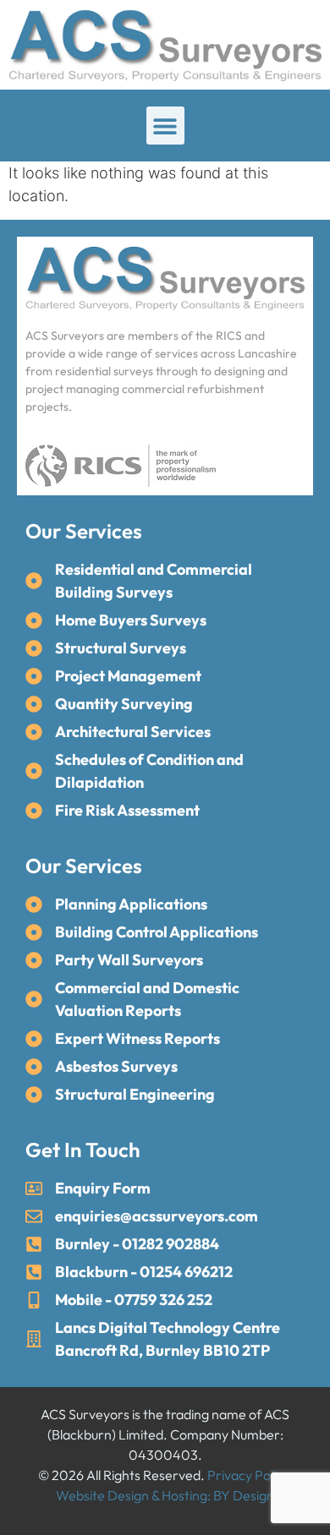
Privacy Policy (248, 1475)
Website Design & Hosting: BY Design (165, 1495)
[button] (165, 126)
